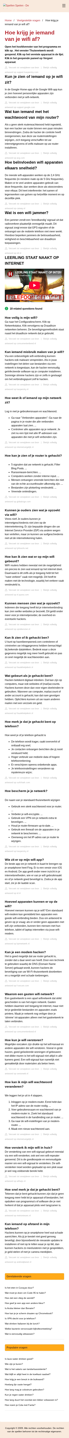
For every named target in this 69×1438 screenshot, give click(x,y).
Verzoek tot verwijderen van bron (23, 67)
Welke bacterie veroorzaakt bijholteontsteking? (28, 1328)
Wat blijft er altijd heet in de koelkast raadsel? (28, 1374)
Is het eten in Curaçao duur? (19, 1287)
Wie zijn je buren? (14, 1364)
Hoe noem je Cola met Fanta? (20, 1405)
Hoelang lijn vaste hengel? (18, 1384)
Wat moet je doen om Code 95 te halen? (25, 1293)
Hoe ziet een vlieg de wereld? (20, 1298)
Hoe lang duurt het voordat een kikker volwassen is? (31, 1400)
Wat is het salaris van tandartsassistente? (26, 1369)
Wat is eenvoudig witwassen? (19, 1334)
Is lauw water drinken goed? (19, 1359)
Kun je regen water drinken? (19, 1394)
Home (8, 20)
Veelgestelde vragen (28, 20)
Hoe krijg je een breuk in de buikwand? (24, 1379)
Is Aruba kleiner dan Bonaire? (20, 1308)
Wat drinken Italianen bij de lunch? (22, 1323)
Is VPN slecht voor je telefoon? (20, 1318)
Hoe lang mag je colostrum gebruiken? (24, 1389)
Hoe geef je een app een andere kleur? (25, 1303)
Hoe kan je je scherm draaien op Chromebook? (29, 1313)
